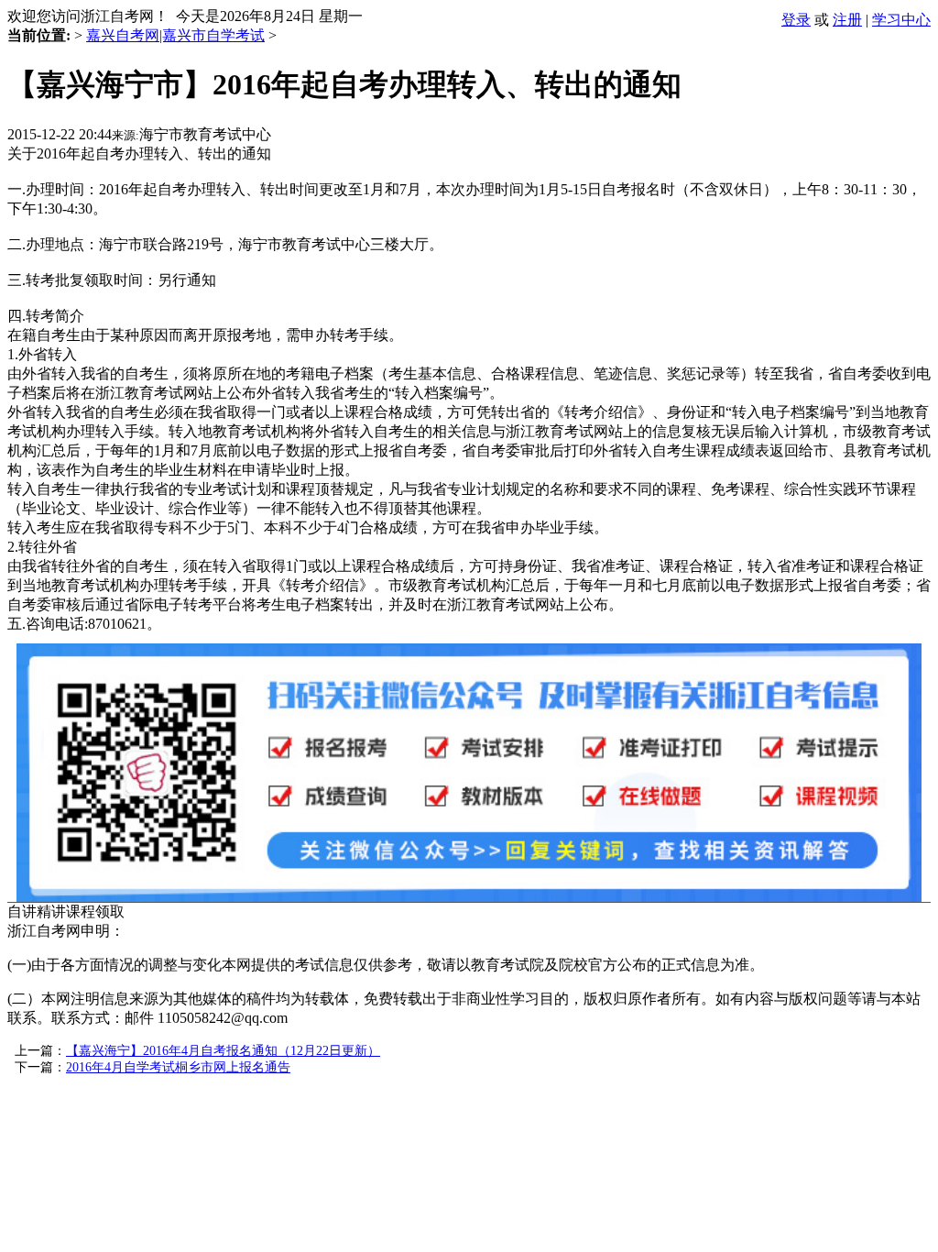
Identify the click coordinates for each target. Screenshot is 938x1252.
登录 (796, 19)
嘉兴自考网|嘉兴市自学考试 (175, 35)
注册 (847, 19)
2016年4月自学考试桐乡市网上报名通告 (178, 1067)
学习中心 (901, 19)
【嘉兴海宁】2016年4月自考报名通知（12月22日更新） (223, 1051)
